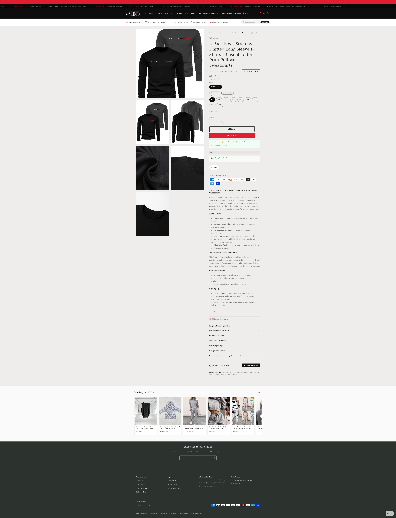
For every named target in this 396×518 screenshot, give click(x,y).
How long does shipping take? (219, 330)
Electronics (204, 13)
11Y (233, 99)
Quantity (212, 117)
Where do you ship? (216, 345)
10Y (226, 99)
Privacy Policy (172, 480)
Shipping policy (184, 513)
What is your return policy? (218, 340)
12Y (240, 99)
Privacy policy (163, 513)
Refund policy (153, 513)
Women (160, 13)
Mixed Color (215, 86)
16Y (220, 105)
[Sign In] (264, 13)
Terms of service (173, 513)
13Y (248, 99)
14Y (255, 99)
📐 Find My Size (227, 93)
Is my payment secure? (217, 351)
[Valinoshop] (133, 13)
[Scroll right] (262, 416)
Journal (238, 13)
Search (265, 22)
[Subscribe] (214, 458)
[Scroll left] (134, 416)
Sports (214, 13)
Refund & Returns (142, 488)
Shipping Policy (141, 484)
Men (167, 13)
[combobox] (252, 22)
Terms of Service (173, 484)
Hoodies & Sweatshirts (222, 33)
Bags (186, 13)
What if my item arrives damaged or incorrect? (225, 356)
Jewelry (229, 13)
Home (221, 13)
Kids (172, 13)
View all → (258, 392)
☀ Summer (151, 13)
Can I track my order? (216, 335)
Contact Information (174, 488)
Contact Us (140, 480)
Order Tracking (141, 492)
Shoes (179, 13)
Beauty (193, 13)
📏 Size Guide (215, 93)
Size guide (214, 112)
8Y (212, 99)
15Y (213, 105)
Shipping (212, 79)
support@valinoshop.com (243, 480)
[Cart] (268, 13)
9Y (219, 99)
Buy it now (232, 135)
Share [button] (214, 311)
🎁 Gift (245, 13)
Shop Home (207, 2)
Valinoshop (144, 513)
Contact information (196, 513)
